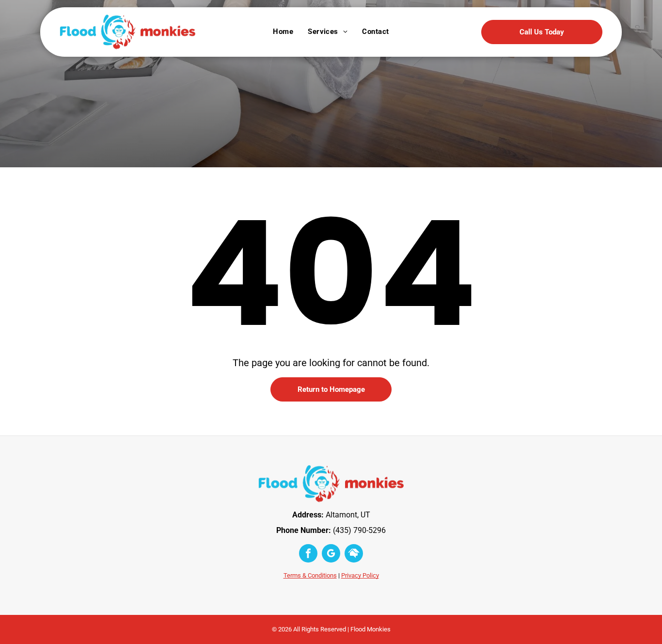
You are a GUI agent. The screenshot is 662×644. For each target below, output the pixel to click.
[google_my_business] (331, 554)
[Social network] (354, 554)
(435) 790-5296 (359, 530)
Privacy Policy (360, 575)
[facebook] (308, 554)
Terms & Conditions (310, 575)
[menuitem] (283, 31)
